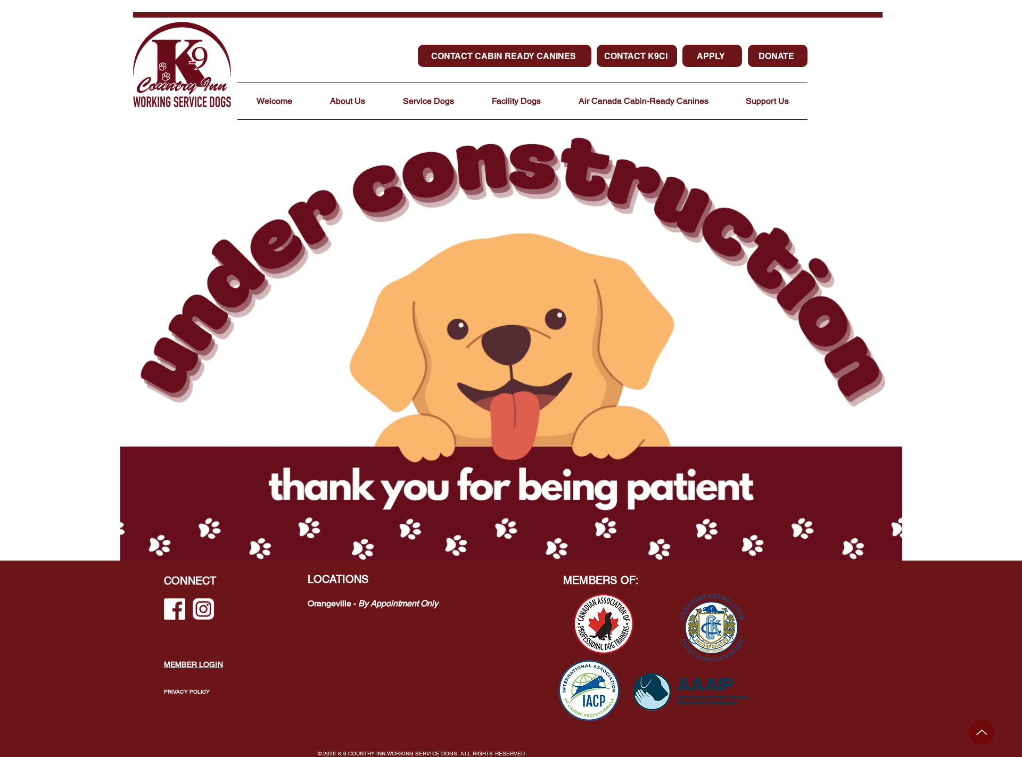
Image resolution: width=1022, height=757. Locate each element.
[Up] (981, 732)
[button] (347, 101)
